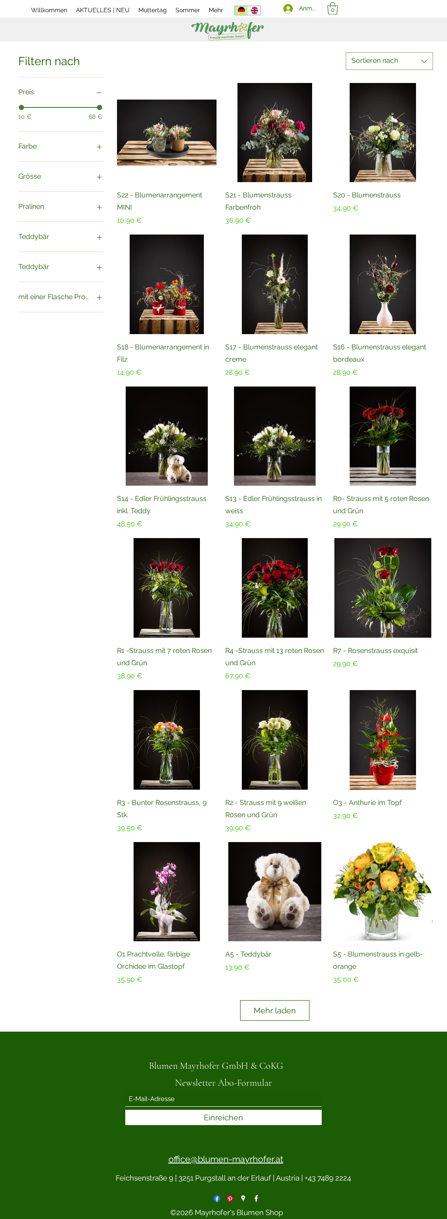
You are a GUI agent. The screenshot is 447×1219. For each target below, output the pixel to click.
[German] (241, 10)
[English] (254, 10)
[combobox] (389, 61)
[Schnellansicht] (167, 133)
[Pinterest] (230, 1198)
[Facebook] (217, 1198)
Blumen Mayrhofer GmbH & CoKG (216, 1065)
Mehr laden (275, 1010)
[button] (332, 8)
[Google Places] (243, 1198)
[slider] (21, 107)
